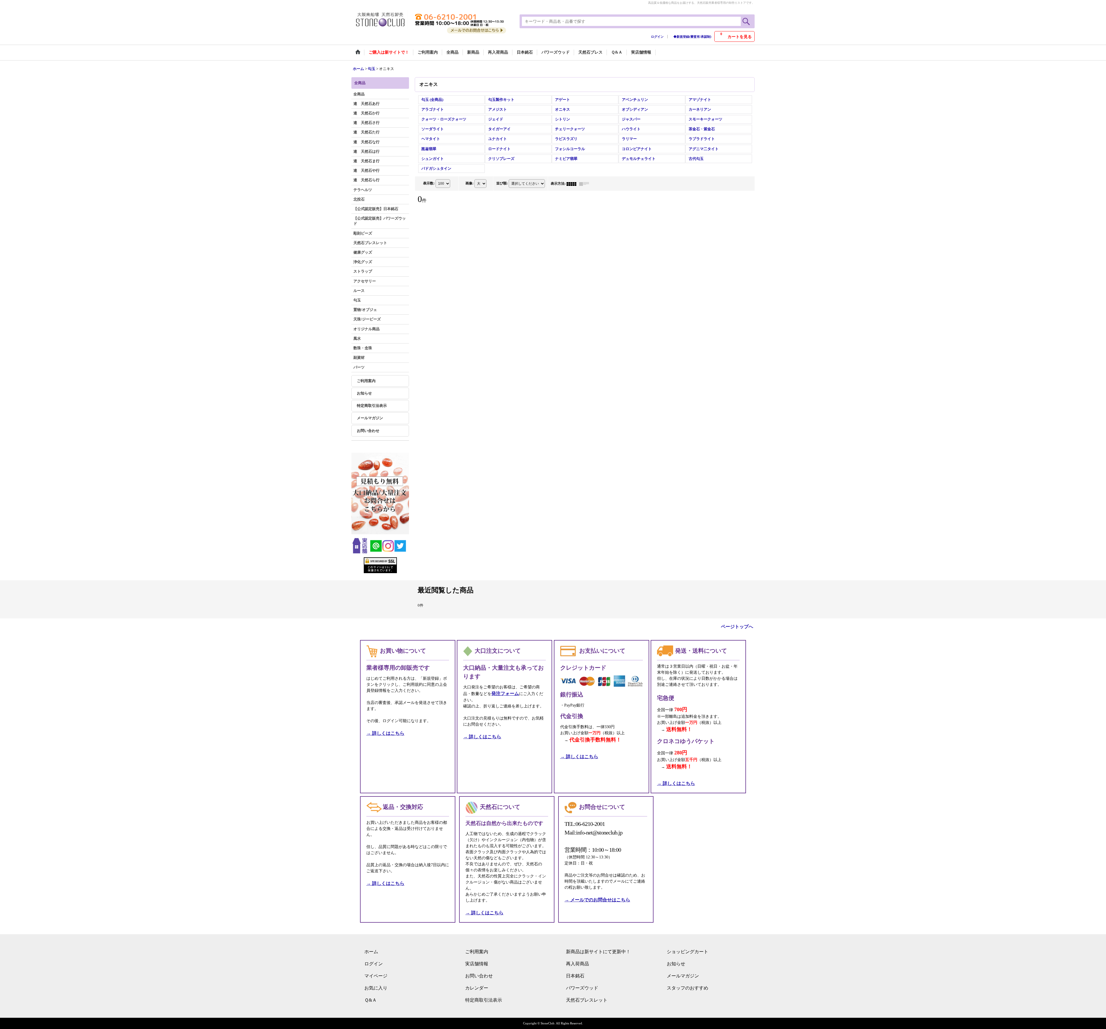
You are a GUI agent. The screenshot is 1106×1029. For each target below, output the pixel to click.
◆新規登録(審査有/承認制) (692, 36)
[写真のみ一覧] (573, 184)
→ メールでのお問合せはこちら (597, 899)
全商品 (359, 94)
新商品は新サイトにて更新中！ (598, 951)
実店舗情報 (476, 963)
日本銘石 (575, 975)
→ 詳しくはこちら (385, 733)
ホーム (371, 951)
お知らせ (364, 393)
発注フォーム (505, 693)
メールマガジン (370, 418)
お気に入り (375, 987)
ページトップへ (737, 626)
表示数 (429, 183)
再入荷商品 (577, 963)
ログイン (657, 36)
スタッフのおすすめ (687, 987)
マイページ (375, 975)
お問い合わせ (368, 430)
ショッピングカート (687, 951)
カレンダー (476, 987)
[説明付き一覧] (585, 184)
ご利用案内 (366, 381)
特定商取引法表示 (372, 405)
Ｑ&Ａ (370, 1000)
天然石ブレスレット (586, 1000)
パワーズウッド (582, 987)
